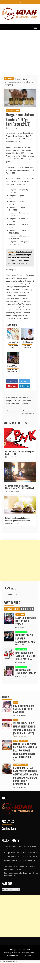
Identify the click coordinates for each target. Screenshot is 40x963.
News (17, 110)
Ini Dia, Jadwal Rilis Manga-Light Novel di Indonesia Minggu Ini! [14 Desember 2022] (24, 728)
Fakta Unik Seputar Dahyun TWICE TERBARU (25, 621)
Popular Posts (11, 609)
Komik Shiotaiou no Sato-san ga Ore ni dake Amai (23, 709)
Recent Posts (27, 609)
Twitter (25, 381)
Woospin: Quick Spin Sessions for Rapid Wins (21, 853)
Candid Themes (27, 955)
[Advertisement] (20, 51)
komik (16, 702)
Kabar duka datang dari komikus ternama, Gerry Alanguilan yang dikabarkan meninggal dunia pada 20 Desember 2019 (25, 776)
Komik (5, 697)
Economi (10, 110)
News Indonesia (21, 632)
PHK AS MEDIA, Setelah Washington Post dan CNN (19, 452)
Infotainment (20, 614)
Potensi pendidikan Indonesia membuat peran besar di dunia (17, 519)
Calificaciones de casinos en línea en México (20, 856)
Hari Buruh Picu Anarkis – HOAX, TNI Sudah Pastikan (25, 656)
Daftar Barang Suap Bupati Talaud (25, 671)
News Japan (23, 740)
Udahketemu (12, 594)
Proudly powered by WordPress (16, 953)
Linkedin (25, 386)
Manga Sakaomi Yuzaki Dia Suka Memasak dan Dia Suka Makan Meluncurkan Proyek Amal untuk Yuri (25, 750)
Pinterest (12, 386)
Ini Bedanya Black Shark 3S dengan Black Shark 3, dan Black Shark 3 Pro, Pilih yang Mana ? (18, 400)
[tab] (12, 609)
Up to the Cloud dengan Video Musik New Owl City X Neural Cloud (19, 487)
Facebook (12, 381)
